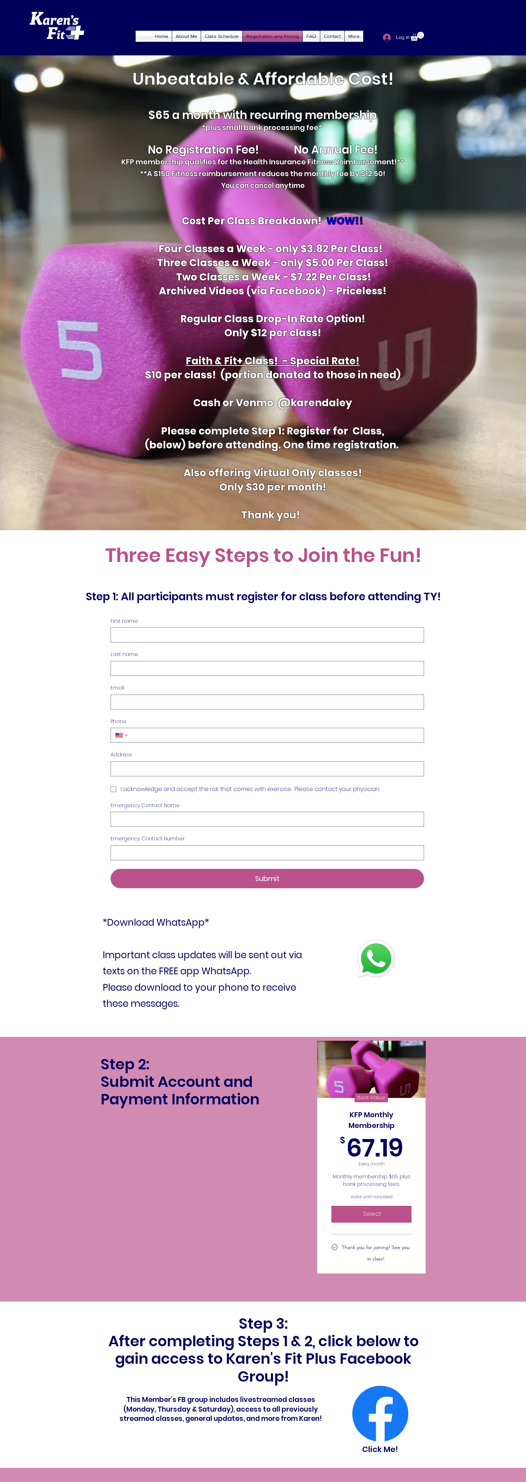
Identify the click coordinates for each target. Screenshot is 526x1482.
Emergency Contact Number (148, 838)
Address (121, 754)
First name (124, 621)
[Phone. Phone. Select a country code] (122, 735)
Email (117, 688)
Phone (119, 721)
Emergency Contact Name (145, 805)
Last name (124, 654)
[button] (417, 36)
